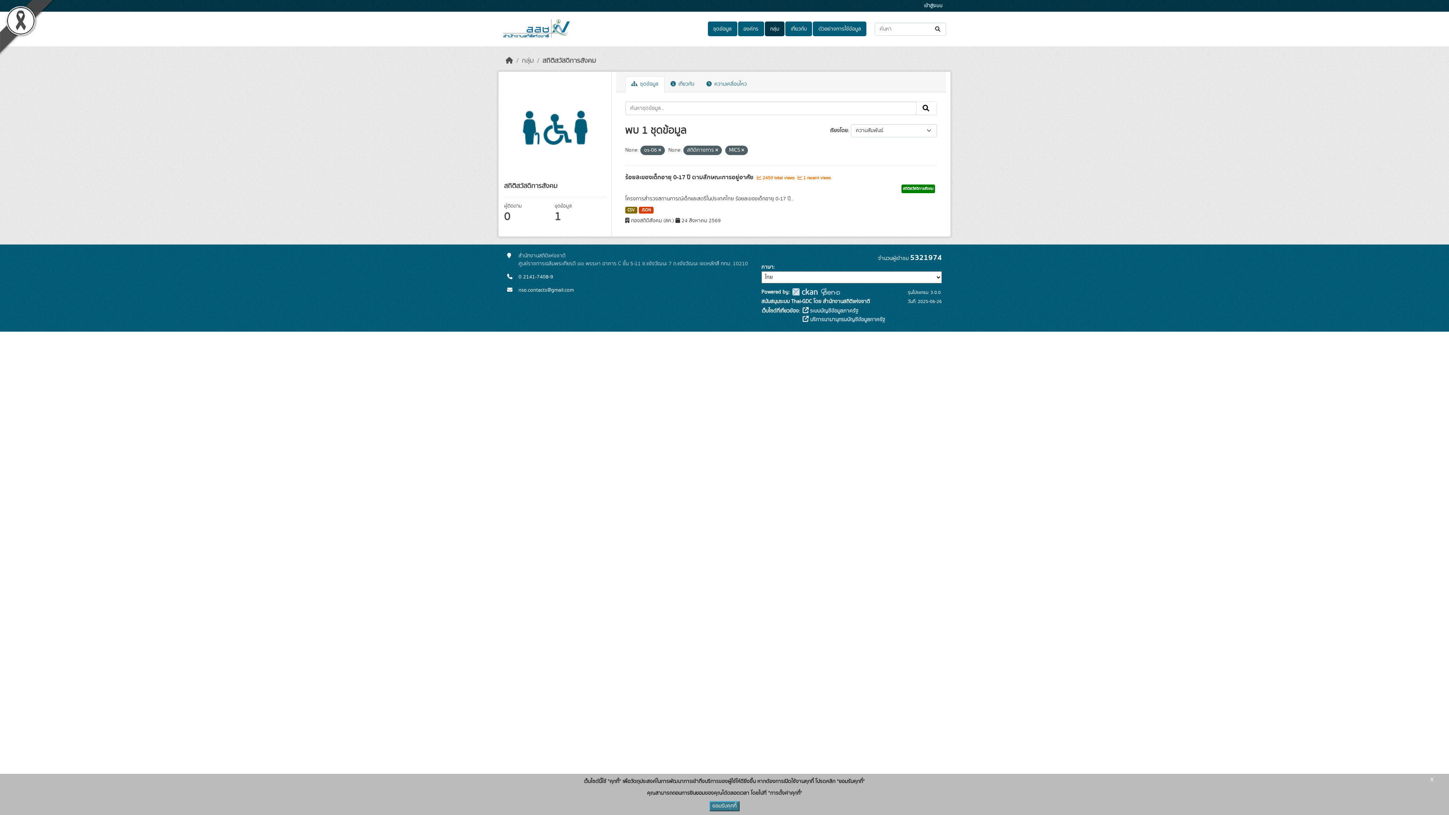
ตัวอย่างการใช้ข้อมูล (839, 29)
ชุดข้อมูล (722, 29)
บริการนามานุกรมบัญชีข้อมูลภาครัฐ (847, 319)
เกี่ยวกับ (799, 29)
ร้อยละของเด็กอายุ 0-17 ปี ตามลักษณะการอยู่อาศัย (690, 177)
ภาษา (767, 267)
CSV (631, 210)
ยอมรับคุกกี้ (724, 806)
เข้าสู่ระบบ (933, 5)
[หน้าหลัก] (509, 61)
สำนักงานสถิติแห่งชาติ (542, 256)
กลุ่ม (774, 29)
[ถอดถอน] (659, 151)
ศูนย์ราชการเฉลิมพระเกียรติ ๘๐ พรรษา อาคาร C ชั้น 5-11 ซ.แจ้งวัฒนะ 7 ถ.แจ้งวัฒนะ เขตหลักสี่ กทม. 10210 (633, 264)
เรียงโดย (839, 130)
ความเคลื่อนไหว (730, 84)
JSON (646, 210)
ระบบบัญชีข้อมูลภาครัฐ (833, 311)
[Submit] (938, 29)
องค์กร (750, 29)
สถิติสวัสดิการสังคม (569, 61)
